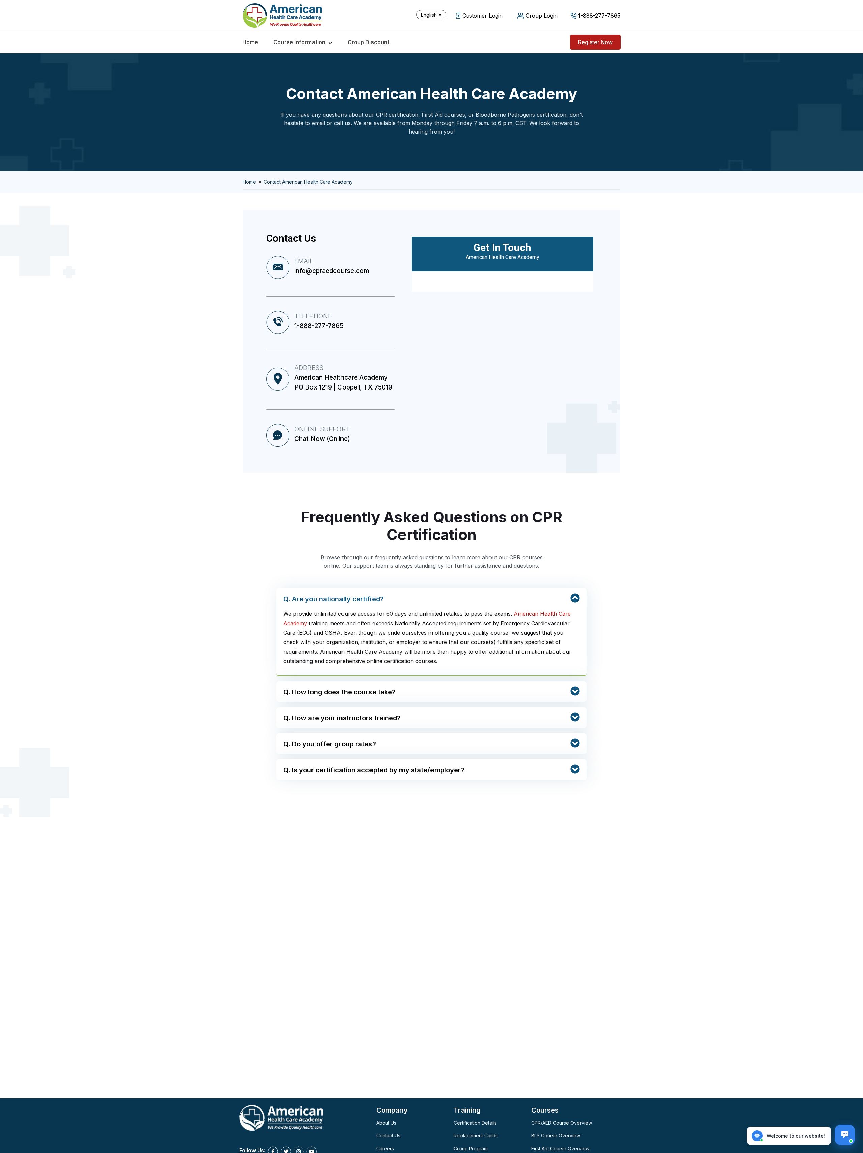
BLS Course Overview (555, 1135)
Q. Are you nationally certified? (333, 599)
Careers (385, 1148)
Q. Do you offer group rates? (329, 744)
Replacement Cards (476, 1135)
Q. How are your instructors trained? (342, 718)
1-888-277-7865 (599, 15)
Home (250, 42)
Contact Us (388, 1135)
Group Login (542, 15)
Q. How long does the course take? (339, 692)
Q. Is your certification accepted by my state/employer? (374, 770)
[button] (433, 14)
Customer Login (482, 15)
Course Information (299, 42)
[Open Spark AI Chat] (845, 1135)
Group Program (471, 1148)
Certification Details (475, 1123)
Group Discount (368, 42)
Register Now (595, 42)
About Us (386, 1123)
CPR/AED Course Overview (561, 1123)
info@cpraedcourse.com (331, 271)
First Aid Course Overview (560, 1148)
